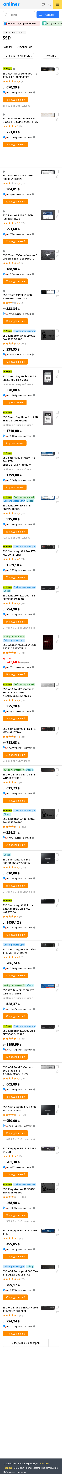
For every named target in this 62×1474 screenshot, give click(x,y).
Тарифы (7, 1467)
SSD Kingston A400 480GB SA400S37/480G (19, 820)
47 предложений (15, 1297)
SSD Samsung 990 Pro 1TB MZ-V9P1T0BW (19, 730)
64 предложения (15, 621)
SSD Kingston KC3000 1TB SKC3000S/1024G (19, 597)
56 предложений (15, 885)
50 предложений (15, 241)
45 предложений (15, 99)
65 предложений (15, 531)
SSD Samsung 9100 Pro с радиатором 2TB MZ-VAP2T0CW (18, 908)
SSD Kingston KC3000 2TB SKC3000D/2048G (19, 1032)
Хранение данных (15, 32)
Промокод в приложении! (22, 23)
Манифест (19, 1467)
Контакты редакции (28, 1463)
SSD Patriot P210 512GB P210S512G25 (18, 216)
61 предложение (15, 844)
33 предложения (15, 281)
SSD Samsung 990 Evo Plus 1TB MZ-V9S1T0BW (19, 951)
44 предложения (15, 144)
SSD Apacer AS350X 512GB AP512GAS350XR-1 (19, 646)
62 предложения (15, 1056)
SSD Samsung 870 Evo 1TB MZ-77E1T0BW (19, 1108)
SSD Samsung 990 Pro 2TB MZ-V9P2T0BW (19, 552)
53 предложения (15, 754)
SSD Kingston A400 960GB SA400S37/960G (19, 1190)
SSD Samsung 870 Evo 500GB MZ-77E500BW (16, 861)
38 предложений (15, 674)
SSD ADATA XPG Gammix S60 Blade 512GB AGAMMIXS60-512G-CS (18, 692)
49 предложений (15, 718)
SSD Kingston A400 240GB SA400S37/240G (19, 337)
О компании (9, 1463)
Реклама (44, 1463)
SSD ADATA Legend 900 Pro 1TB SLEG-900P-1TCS (20, 75)
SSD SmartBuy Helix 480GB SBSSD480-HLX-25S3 (19, 378)
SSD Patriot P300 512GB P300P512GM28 (18, 177)
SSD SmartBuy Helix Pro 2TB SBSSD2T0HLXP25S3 (20, 418)
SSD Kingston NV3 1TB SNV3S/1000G (17, 507)
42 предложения (15, 361)
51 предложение (15, 975)
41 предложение (15, 800)
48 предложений (15, 1133)
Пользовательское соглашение (42, 1467)
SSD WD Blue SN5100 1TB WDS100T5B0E (18, 991)
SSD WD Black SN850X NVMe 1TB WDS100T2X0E (20, 1309)
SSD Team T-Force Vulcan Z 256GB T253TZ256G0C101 (20, 256)
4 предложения (15, 402)
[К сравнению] (57, 68)
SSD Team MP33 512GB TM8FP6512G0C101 (17, 296)
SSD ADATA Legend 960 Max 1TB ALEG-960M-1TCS (20, 1272)
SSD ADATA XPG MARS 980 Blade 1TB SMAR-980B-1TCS (20, 120)
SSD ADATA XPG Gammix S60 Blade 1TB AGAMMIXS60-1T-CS (18, 1070)
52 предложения (15, 201)
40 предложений (15, 321)
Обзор (30, 500)
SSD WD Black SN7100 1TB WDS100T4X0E (19, 776)
